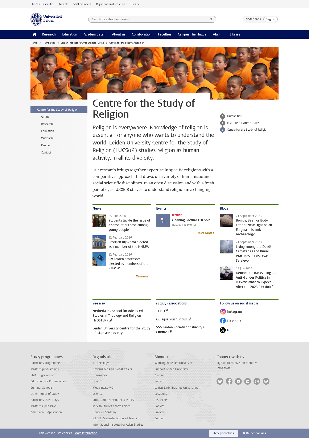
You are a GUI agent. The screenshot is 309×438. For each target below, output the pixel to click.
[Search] (211, 19)
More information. (86, 433)
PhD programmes (41, 375)
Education (69, 34)
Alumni (218, 34)
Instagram (231, 312)
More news (142, 276)
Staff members (82, 4)
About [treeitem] (45, 117)
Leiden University (42, 4)
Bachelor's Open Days (44, 400)
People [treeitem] (45, 145)
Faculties (164, 34)
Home (33, 43)
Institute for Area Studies (243, 123)
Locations (160, 394)
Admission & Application (46, 412)
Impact (159, 381)
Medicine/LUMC (102, 388)
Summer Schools (41, 388)
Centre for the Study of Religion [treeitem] (57, 110)
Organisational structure (110, 4)
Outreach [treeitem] (47, 138)
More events (205, 233)
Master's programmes (44, 369)
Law (95, 381)
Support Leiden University (171, 369)
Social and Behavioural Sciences (113, 400)
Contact (159, 418)
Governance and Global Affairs (112, 369)
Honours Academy (104, 412)
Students (63, 4)
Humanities (49, 43)
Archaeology (100, 363)
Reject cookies (256, 433)
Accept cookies (223, 433)
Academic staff (95, 34)
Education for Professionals (48, 381)
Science (97, 394)
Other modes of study (44, 394)
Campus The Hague (192, 34)
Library (135, 4)
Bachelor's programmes (45, 363)
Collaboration (142, 34)
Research (49, 34)
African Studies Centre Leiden (111, 406)
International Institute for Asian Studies (117, 425)
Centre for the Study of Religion (247, 130)
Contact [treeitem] (46, 153)
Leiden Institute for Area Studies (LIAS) (82, 43)
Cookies (159, 406)
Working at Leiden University (173, 363)
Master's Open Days (43, 406)
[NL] (253, 19)
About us (118, 34)
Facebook (230, 321)
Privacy (159, 412)
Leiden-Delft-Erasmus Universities (176, 388)
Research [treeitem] (47, 124)
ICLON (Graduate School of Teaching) (116, 418)
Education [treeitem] (47, 131)
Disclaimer (161, 400)
